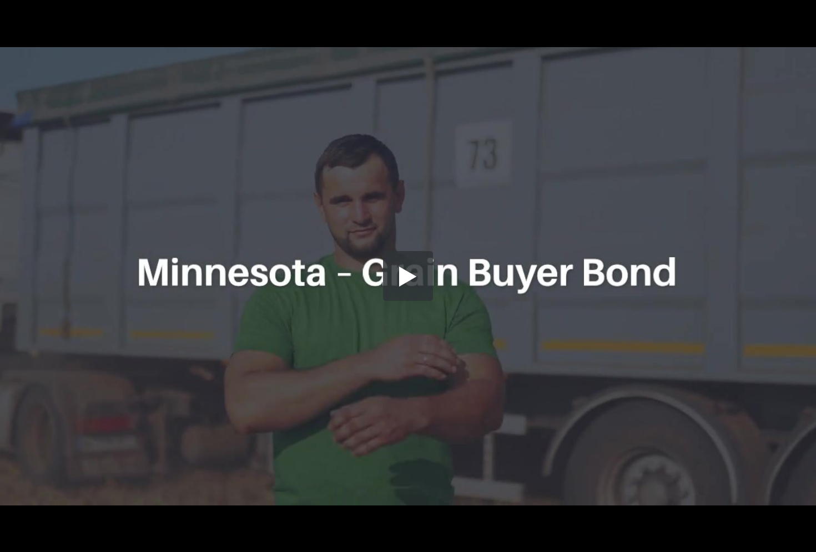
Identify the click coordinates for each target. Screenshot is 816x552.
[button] (408, 276)
